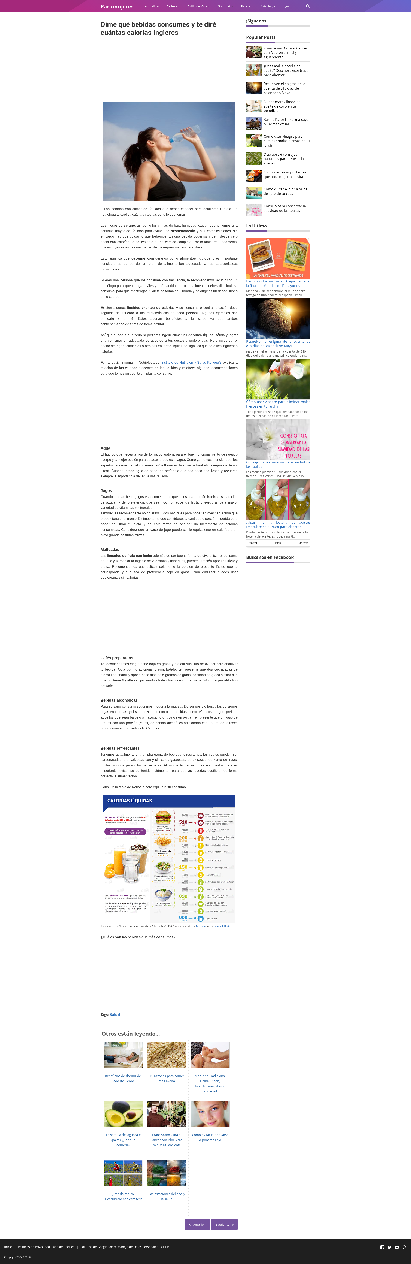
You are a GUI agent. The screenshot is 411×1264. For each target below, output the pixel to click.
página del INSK (222, 926)
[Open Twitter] (389, 1247)
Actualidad (152, 6)
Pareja (245, 6)
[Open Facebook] (382, 1247)
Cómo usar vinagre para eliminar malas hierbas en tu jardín (287, 141)
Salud (115, 1014)
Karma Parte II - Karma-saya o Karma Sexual (286, 121)
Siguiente (303, 542)
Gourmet (224, 6)
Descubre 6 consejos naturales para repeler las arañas (284, 159)
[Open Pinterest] (404, 1247)
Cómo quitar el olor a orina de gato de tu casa (285, 191)
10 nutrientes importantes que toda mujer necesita (285, 174)
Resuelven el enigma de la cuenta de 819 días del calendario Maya (284, 88)
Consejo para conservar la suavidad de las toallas (285, 208)
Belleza (172, 6)
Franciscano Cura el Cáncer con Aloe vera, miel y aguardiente (286, 52)
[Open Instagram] (396, 1247)
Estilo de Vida (197, 6)
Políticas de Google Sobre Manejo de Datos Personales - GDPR (124, 1247)
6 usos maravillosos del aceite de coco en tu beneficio (282, 106)
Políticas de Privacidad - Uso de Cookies (46, 1247)
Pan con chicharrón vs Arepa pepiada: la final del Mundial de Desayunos (278, 283)
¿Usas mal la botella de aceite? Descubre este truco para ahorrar (286, 70)
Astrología (268, 6)
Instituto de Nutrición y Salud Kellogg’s (191, 362)
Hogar (285, 6)
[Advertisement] (169, 68)
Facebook (201, 926)
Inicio (278, 542)
